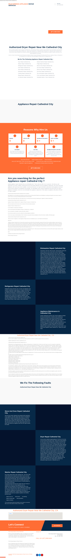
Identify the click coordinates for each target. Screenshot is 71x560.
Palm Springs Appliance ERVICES (15, 531)
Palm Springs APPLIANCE (21, 4)
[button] (21, 540)
